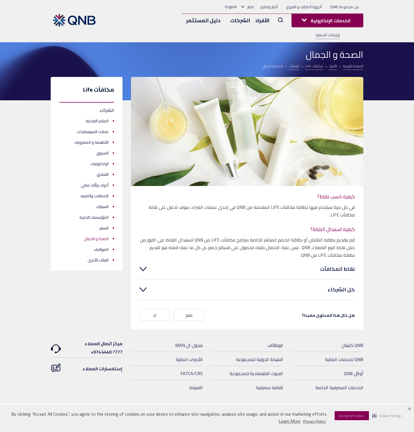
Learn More (290, 421)
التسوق (102, 153)
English (231, 6)
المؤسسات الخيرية (93, 217)
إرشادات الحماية (327, 35)
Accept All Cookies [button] (351, 416)
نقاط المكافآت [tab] (337, 269)
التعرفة (196, 387)
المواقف (101, 249)
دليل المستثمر (203, 20)
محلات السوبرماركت (92, 131)
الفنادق (102, 174)
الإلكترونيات (99, 163)
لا (154, 315)
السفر (103, 228)
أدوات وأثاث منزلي (94, 185)
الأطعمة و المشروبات (91, 142)
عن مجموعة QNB (344, 6)
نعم (189, 315)
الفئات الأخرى (98, 260)
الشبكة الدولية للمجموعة (259, 359)
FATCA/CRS (192, 373)
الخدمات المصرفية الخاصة (339, 387)
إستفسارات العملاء (103, 368)
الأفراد (262, 20)
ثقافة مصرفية (269, 387)
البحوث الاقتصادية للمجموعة (256, 373)
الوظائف (275, 345)
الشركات (240, 20)
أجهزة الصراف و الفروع (304, 6)
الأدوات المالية (189, 359)
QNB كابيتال (352, 345)
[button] (387, 415)
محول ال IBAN (189, 345)
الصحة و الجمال (96, 238)
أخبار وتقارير (269, 6)
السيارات (102, 206)
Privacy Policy (314, 421)
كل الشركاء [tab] (341, 289)
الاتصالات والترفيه (94, 196)
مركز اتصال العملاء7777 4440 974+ (103, 347)
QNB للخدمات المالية (344, 359)
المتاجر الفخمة (97, 121)
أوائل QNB (353, 373)
